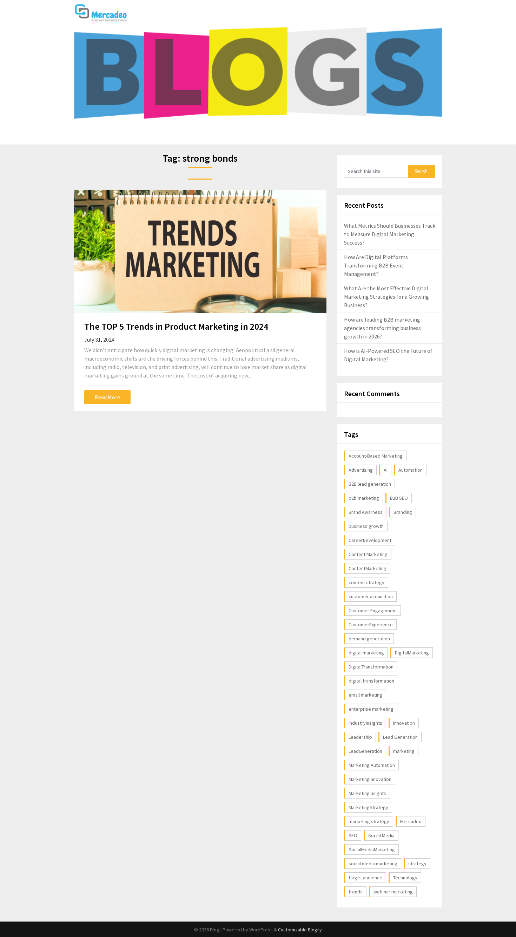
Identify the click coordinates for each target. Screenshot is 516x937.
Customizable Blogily (300, 929)
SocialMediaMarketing (372, 849)
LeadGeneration (365, 751)
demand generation (369, 638)
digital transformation (371, 681)
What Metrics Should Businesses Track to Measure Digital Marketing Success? (389, 234)
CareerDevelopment (370, 540)
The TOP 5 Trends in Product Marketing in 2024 (176, 326)
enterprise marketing (371, 709)
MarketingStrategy (368, 807)
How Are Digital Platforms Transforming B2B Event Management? (376, 265)
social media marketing (373, 863)
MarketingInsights (367, 793)
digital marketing (366, 653)
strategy (417, 863)
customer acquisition (371, 596)
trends (356, 891)
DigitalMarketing (412, 653)
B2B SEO (399, 498)
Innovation (404, 723)
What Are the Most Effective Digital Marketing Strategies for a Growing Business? (386, 297)
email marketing (365, 695)
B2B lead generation (370, 484)
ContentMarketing (367, 568)
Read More (107, 397)
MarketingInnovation (370, 779)
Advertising (361, 470)
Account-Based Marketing (376, 456)
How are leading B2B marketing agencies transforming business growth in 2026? (382, 328)
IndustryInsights (365, 723)
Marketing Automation (372, 765)
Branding (402, 512)
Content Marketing (368, 554)
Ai (386, 470)
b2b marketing (364, 498)
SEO (353, 835)
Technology (405, 877)
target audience (365, 877)
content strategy (366, 582)
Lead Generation (400, 737)
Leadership (360, 737)
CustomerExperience (371, 624)
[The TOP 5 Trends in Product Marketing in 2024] (200, 251)
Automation (410, 470)
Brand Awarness (366, 512)
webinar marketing (393, 891)
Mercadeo (411, 821)
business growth (366, 526)
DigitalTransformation (371, 667)
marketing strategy (369, 821)
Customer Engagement (373, 610)
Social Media (381, 835)
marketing (404, 751)
